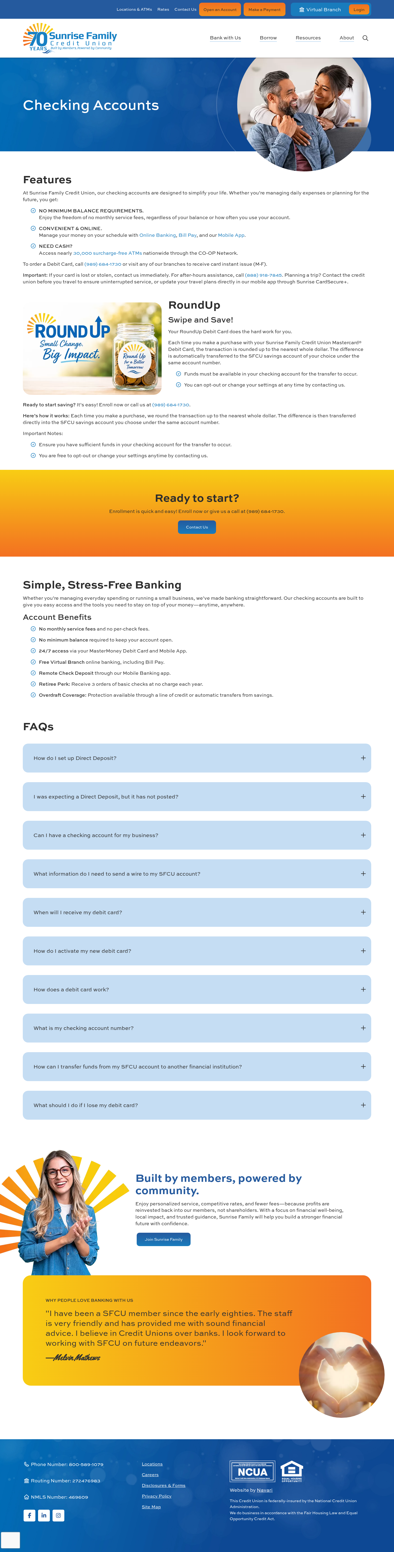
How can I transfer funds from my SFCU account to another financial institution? (138, 1066)
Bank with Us (225, 38)
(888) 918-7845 (263, 275)
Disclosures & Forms (163, 1485)
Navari (265, 1490)
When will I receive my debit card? (78, 912)
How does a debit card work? (71, 989)
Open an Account (220, 9)
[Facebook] (29, 1515)
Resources (308, 38)
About (347, 38)
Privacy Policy (157, 1496)
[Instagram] (58, 1515)
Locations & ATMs (134, 9)
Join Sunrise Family (164, 1239)
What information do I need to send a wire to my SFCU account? (117, 873)
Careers (150, 1475)
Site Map (151, 1507)
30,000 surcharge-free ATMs (107, 253)
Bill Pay (187, 235)
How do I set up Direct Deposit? (75, 758)
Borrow (268, 38)
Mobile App (231, 235)
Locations (152, 1464)
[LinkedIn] (44, 1515)
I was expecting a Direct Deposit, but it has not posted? (106, 796)
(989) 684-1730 (102, 264)
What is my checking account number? (84, 1028)
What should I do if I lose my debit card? (86, 1105)
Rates (163, 9)
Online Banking (157, 235)
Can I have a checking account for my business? (96, 835)
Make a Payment (264, 9)
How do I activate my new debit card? (82, 950)
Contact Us (185, 9)
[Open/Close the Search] (365, 38)
